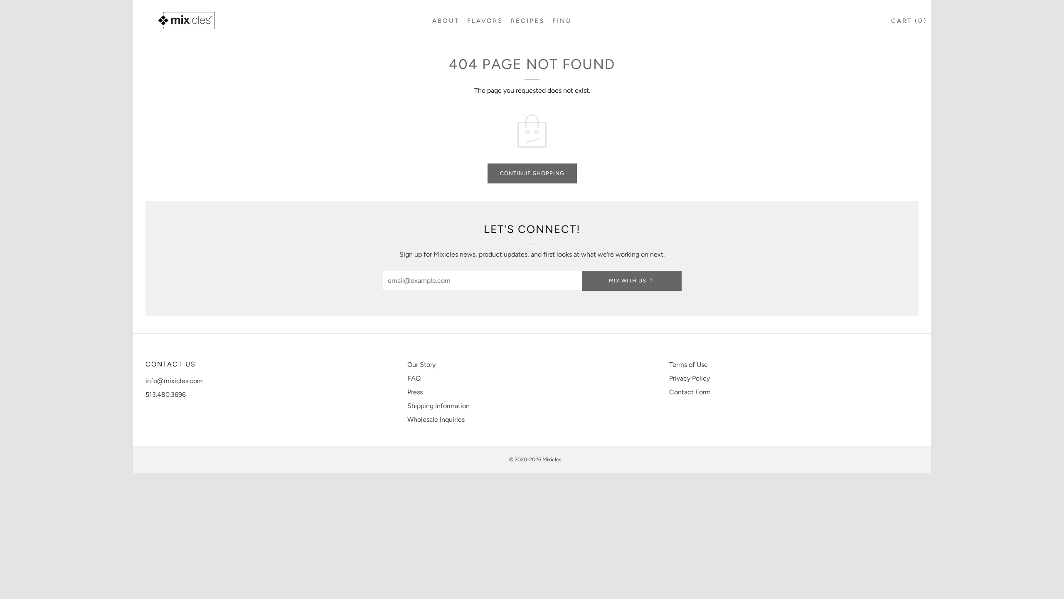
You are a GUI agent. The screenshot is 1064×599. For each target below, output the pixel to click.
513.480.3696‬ (165, 395)
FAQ (414, 378)
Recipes (527, 21)
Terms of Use (688, 365)
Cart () (909, 21)
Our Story (421, 365)
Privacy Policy (689, 378)
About (445, 21)
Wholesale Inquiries (436, 419)
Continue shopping (532, 173)
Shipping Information (438, 406)
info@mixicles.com (174, 381)
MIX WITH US (627, 280)
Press (415, 392)
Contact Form (690, 392)
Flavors (485, 21)
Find (561, 21)
